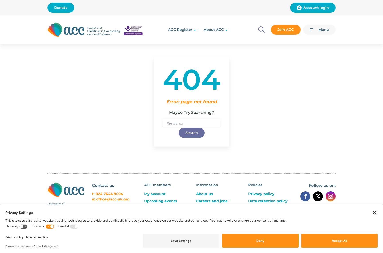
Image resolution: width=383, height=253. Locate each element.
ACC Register (180, 30)
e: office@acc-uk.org (111, 199)
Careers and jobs (212, 201)
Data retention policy (268, 201)
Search (191, 133)
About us (204, 194)
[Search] (261, 30)
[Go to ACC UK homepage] (66, 29)
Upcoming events (160, 201)
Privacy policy (261, 194)
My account (155, 194)
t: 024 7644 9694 (107, 194)
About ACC (214, 30)
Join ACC (285, 30)
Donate (61, 8)
